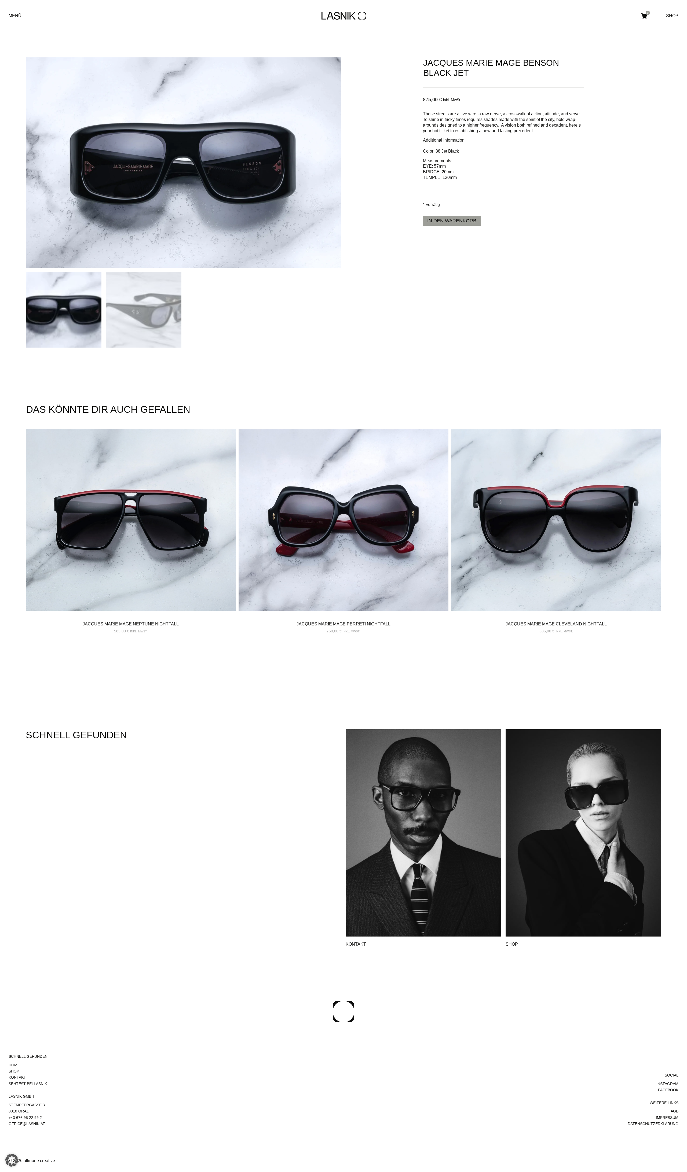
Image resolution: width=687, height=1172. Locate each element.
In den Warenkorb (451, 220)
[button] (12, 1160)
